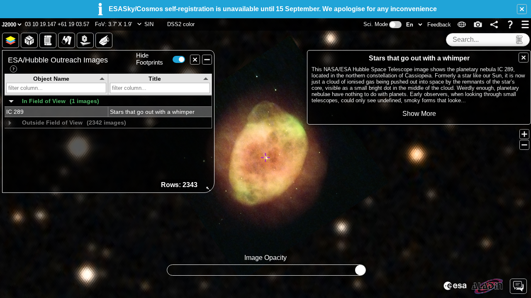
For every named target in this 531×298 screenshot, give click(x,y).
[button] (522, 9)
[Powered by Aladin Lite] (487, 287)
